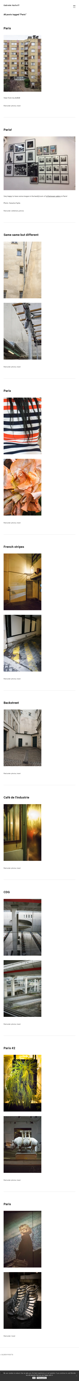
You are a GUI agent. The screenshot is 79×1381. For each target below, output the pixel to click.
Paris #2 (9, 1048)
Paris (7, 28)
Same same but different (21, 235)
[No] (76, 1376)
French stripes (14, 547)
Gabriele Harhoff (11, 5)
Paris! (8, 130)
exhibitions (15, 211)
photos (13, 106)
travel (18, 106)
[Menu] (73, 6)
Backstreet (11, 703)
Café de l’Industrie (16, 797)
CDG (7, 892)
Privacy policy (41, 1378)
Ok (34, 1378)
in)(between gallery (53, 196)
